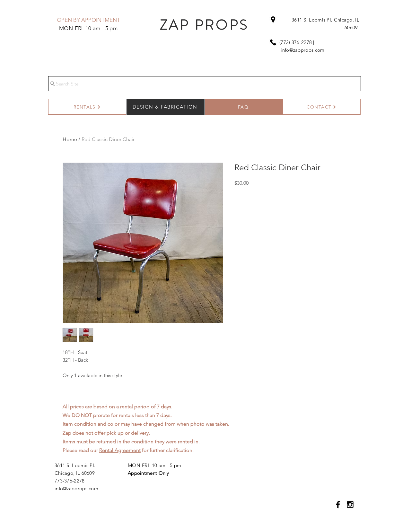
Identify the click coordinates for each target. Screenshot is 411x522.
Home (70, 139)
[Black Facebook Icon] (338, 504)
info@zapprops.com (302, 50)
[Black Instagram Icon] (350, 504)
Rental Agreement (120, 450)
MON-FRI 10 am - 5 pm (154, 465)
